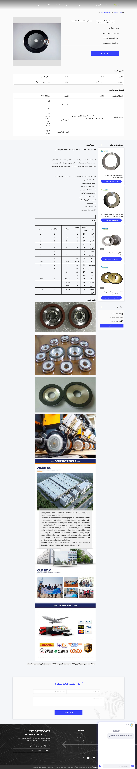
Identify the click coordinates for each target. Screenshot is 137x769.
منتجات (88, 5)
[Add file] (132, 766)
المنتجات (116, 12)
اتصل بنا (67, 5)
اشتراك (44, 750)
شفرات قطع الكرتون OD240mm (61, 664)
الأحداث (57, 5)
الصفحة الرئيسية (101, 5)
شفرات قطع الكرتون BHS (79, 664)
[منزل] (117, 4)
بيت (121, 12)
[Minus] (100, 725)
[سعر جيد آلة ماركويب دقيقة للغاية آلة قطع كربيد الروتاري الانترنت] (111, 238)
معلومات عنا (78, 5)
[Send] (100, 766)
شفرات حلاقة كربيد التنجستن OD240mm (39, 664)
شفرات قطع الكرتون (106, 12)
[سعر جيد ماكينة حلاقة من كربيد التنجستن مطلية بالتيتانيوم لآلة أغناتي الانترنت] (111, 277)
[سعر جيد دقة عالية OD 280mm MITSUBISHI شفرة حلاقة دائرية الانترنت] (111, 160)
